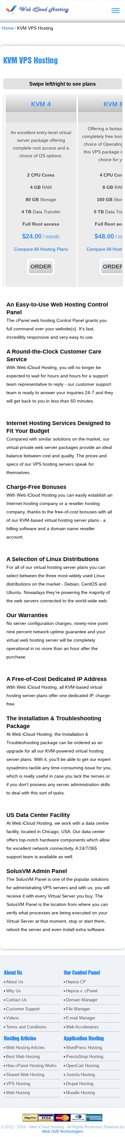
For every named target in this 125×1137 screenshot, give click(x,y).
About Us (14, 981)
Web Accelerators (82, 1027)
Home (8, 28)
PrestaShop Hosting (84, 1056)
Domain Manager (81, 999)
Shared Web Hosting (25, 1074)
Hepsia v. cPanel (81, 990)
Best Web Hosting (23, 1056)
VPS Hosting (18, 1083)
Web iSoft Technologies (62, 1131)
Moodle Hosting (80, 1092)
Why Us (13, 990)
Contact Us (16, 999)
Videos (12, 1018)
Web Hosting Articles (25, 1047)
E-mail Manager (80, 1018)
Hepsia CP (76, 981)
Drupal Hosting (79, 1083)
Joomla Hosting (80, 1074)
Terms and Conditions (26, 1027)
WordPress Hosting (84, 1047)
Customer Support (23, 1008)
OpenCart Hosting (82, 1065)
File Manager (78, 1008)
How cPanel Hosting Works (31, 1065)
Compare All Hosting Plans (41, 249)
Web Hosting (18, 1092)
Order (40, 266)
